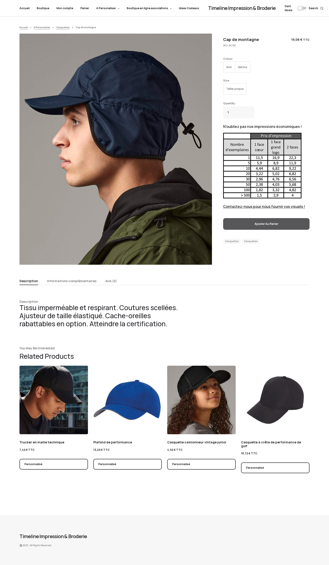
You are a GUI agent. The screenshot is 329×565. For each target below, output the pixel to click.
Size (226, 80)
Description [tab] (28, 281)
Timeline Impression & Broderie (242, 8)
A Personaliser (42, 27)
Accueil (23, 27)
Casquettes (63, 27)
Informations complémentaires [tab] (71, 281)
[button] (295, 8)
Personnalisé (33, 464)
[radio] (229, 67)
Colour (228, 59)
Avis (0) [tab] (111, 281)
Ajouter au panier (266, 224)
